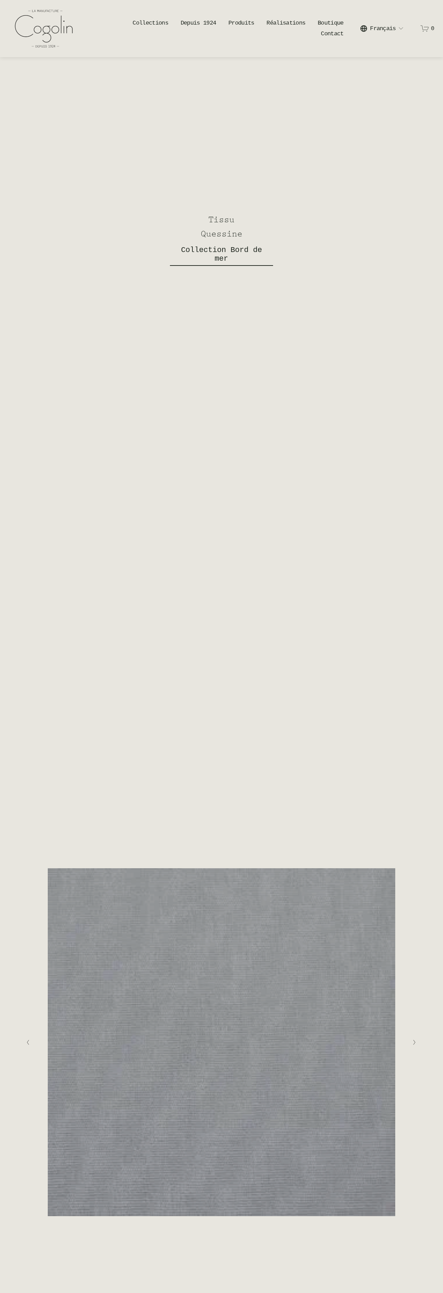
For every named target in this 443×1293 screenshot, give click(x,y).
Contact (332, 33)
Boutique (331, 23)
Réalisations (285, 23)
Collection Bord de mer (221, 254)
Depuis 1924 (198, 23)
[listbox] (382, 28)
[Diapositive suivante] (414, 1042)
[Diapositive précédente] (28, 1042)
